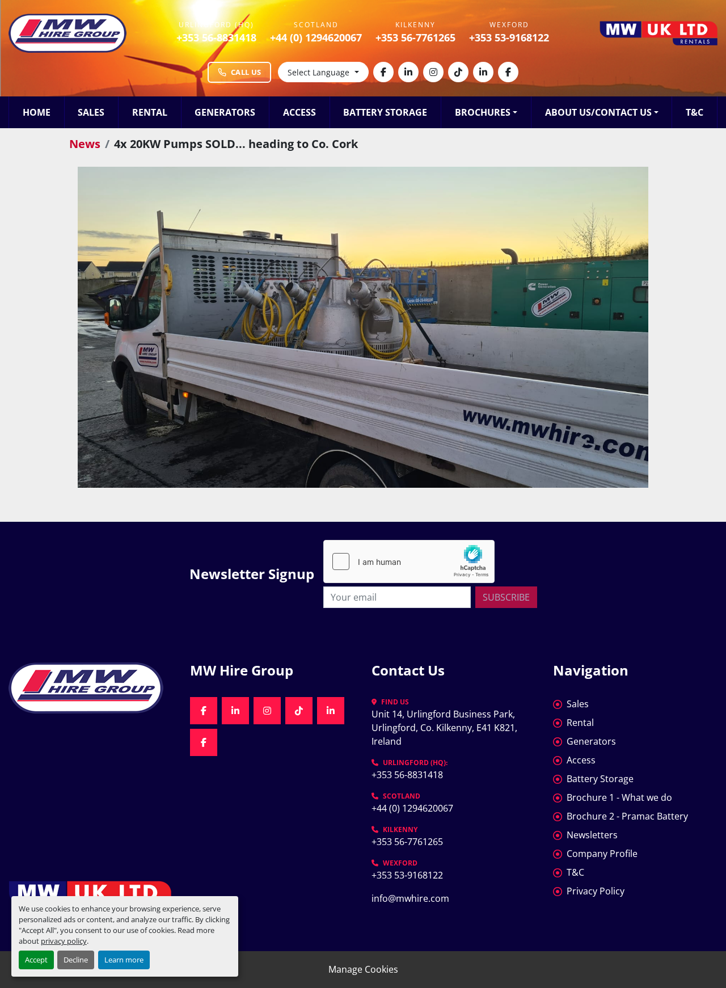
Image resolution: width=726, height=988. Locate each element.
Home (36, 112)
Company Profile (602, 853)
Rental (149, 112)
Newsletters (592, 835)
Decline (76, 960)
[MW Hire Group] (91, 687)
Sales (91, 112)
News (84, 143)
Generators (225, 112)
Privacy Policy (595, 891)
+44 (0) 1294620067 (316, 37)
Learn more (123, 960)
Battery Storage (385, 112)
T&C (694, 112)
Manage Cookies (363, 969)
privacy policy (64, 941)
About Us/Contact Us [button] (598, 112)
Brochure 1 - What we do (619, 797)
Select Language (318, 72)
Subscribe (506, 597)
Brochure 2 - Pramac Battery (627, 816)
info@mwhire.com (410, 898)
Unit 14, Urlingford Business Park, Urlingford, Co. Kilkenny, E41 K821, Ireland (446, 728)
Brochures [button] (482, 112)
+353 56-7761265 (415, 37)
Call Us (246, 72)
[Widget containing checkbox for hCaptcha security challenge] (409, 561)
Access (299, 112)
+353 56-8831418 (216, 37)
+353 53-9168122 (509, 37)
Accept (36, 960)
